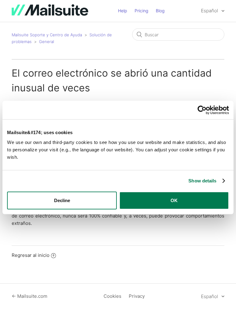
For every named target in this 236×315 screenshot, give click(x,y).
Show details (202, 180)
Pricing (141, 10)
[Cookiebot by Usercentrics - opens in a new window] (202, 110)
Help (122, 10)
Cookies (112, 296)
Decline (62, 200)
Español (210, 11)
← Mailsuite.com (29, 296)
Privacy (137, 296)
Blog (160, 10)
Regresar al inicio (30, 255)
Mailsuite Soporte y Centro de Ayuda (47, 34)
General (46, 41)
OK (174, 200)
